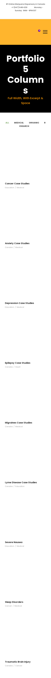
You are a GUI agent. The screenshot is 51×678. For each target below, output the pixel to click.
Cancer (8, 606)
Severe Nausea (13, 542)
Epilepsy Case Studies (17, 363)
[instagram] (28, 14)
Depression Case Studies (19, 303)
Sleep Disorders (14, 602)
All (7, 122)
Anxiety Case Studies (17, 243)
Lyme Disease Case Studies (21, 482)
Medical (19, 122)
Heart (17, 367)
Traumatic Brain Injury (18, 661)
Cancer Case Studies (17, 183)
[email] (23, 14)
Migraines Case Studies (18, 422)
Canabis (9, 247)
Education (9, 187)
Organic (34, 122)
